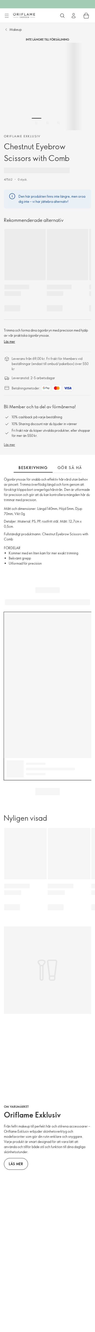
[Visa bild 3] (58, 123)
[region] (47, 86)
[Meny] (7, 16)
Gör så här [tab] (71, 467)
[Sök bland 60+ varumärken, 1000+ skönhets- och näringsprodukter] (62, 15)
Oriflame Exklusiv (22, 136)
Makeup (16, 29)
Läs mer (9, 341)
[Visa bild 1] (36, 123)
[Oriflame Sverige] (24, 15)
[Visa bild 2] (47, 123)
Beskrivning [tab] (33, 467)
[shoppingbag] (86, 16)
